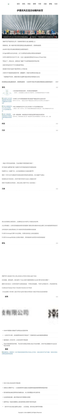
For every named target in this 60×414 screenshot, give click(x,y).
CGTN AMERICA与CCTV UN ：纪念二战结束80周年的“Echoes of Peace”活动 (24, 57)
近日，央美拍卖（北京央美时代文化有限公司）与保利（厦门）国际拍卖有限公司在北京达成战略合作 (34, 116)
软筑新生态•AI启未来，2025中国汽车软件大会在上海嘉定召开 (19, 179)
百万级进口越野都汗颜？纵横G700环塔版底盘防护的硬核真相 (19, 167)
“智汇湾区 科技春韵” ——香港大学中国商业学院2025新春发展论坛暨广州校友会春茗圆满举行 (28, 37)
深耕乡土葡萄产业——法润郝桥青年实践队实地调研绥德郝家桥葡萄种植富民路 (26, 388)
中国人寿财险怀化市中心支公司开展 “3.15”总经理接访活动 (28, 99)
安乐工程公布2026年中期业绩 (12, 383)
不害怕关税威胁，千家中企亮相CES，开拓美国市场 (42, 284)
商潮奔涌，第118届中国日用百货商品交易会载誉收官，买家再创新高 (22, 45)
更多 (57, 87)
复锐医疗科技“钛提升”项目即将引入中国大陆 (15, 69)
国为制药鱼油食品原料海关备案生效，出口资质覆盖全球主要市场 (22, 392)
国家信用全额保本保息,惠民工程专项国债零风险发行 (43, 225)
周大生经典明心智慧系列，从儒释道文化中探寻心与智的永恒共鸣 (20, 221)
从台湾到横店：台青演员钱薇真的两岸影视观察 (15, 225)
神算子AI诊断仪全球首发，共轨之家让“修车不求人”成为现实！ (19, 183)
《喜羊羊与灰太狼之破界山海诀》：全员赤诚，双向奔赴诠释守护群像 (23, 406)
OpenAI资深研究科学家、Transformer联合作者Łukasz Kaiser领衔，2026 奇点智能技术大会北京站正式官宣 (30, 344)
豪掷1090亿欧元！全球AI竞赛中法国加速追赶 (14, 284)
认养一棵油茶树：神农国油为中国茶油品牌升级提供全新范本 (28, 107)
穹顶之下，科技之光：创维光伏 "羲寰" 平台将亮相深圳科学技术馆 (21, 61)
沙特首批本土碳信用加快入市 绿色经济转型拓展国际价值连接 (19, 229)
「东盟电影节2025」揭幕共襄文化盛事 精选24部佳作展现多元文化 (21, 77)
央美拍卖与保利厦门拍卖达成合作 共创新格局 (25, 114)
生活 (56, 4)
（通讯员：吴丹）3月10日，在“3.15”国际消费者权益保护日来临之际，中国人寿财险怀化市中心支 (33, 100)
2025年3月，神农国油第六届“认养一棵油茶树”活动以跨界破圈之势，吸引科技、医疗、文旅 (32, 108)
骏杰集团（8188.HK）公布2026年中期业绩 (16, 340)
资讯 (23, 4)
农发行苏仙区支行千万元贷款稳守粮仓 (13, 65)
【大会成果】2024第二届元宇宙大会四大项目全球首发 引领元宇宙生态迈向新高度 (25, 292)
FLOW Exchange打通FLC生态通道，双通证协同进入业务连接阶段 (20, 233)
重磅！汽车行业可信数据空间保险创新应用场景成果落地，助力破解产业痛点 (23, 175)
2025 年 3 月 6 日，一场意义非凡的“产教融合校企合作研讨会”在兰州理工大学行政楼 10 (31, 92)
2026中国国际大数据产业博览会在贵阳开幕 (16, 330)
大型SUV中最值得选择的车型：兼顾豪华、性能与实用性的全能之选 (21, 73)
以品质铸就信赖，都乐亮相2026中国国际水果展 (17, 397)
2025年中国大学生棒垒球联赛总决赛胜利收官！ (16, 49)
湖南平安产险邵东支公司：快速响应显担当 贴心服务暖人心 (19, 41)
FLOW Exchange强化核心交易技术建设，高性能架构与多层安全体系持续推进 (23, 237)
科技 (29, 4)
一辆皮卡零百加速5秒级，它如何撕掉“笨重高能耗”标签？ (17, 163)
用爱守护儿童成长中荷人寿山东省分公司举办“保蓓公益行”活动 (19, 276)
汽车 (39, 4)
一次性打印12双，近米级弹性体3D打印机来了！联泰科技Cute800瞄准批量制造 (26, 335)
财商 (34, 4)
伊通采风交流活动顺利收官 (30, 10)
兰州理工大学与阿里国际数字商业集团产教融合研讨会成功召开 (29, 91)
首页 (18, 4)
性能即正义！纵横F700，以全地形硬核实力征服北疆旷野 (18, 171)
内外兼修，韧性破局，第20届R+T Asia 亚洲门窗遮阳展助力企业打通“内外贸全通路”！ (26, 280)
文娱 (45, 4)
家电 (50, 4)
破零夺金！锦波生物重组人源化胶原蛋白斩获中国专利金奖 (20, 402)
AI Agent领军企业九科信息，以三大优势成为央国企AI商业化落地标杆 (22, 53)
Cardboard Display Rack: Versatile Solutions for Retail (17, 288)
